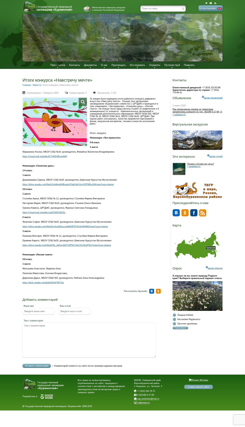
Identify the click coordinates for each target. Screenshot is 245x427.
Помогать (189, 65)
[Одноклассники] (159, 290)
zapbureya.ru (143, 402)
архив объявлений (213, 98)
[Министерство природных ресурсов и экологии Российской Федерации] (104, 8)
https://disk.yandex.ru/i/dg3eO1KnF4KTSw (43, 282)
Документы (90, 65)
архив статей (215, 156)
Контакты (74, 65)
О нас (104, 65)
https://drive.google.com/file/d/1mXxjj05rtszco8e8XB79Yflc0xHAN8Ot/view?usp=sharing (65, 226)
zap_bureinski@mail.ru (147, 398)
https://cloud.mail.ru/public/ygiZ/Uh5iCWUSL (44, 212)
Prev (28, 37)
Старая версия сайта (198, 387)
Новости (37, 85)
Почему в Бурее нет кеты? (200, 164)
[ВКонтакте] (152, 290)
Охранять (154, 65)
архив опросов (215, 268)
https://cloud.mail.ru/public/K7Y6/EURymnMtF (44, 156)
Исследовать (137, 65)
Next (216, 37)
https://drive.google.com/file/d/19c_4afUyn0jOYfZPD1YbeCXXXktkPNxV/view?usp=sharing (66, 245)
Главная (26, 85)
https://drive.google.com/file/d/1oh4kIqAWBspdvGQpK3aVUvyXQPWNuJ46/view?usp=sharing (68, 184)
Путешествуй (172, 65)
